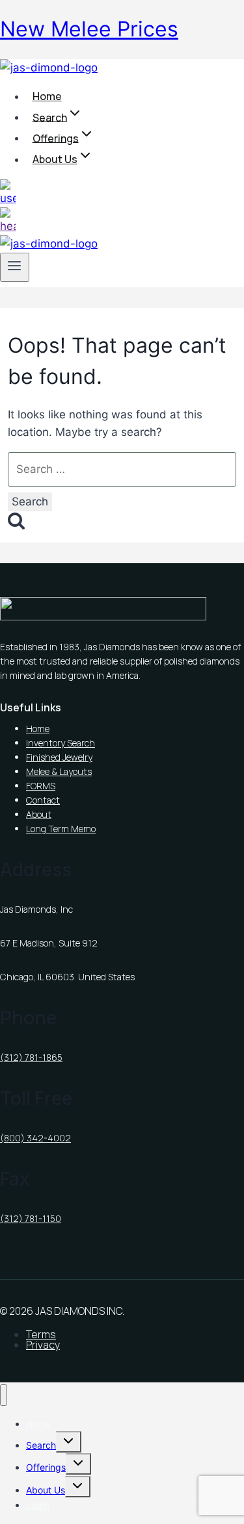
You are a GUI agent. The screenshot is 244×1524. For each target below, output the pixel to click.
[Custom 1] (8, 198)
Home (47, 96)
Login (37, 1504)
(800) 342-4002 (35, 1138)
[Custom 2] (8, 226)
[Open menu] (14, 267)
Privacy (43, 1345)
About (38, 814)
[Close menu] (3, 1395)
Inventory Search (60, 743)
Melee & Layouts (59, 771)
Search (41, 1445)
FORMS (40, 786)
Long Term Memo (61, 828)
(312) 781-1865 (31, 1057)
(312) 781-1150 (30, 1218)
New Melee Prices (89, 29)
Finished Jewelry (59, 757)
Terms (41, 1334)
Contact (43, 800)
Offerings (46, 1467)
